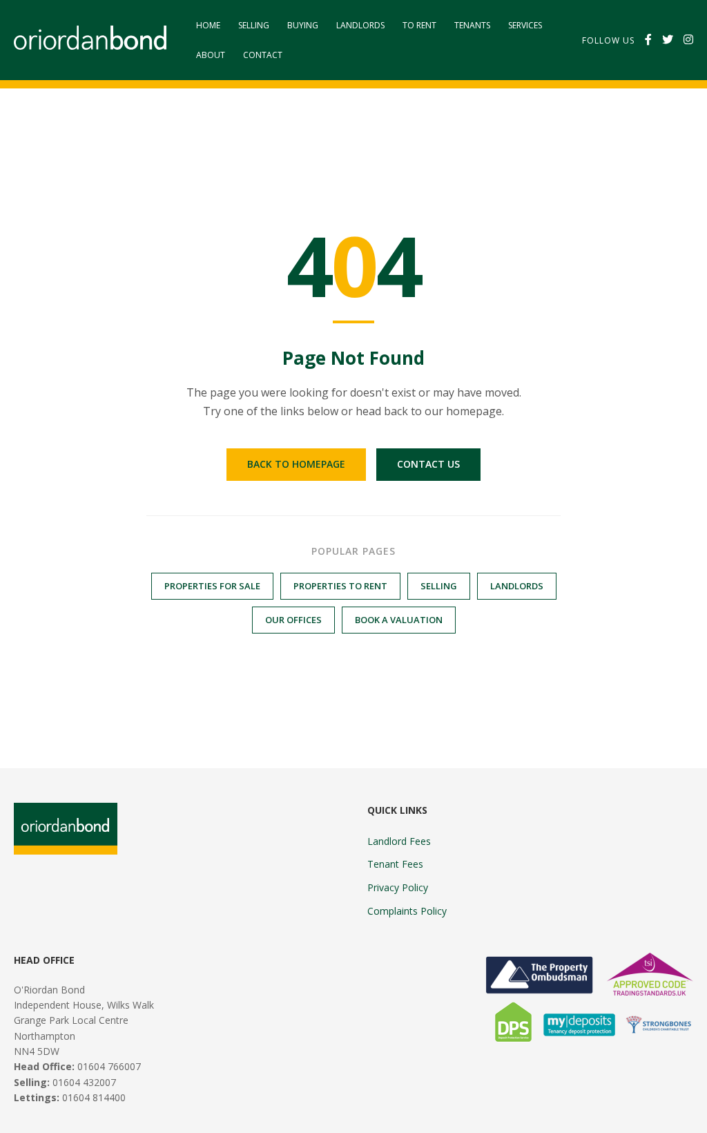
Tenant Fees (395, 863)
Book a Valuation (399, 619)
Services (525, 25)
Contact (262, 55)
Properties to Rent (340, 586)
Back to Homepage (296, 463)
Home (208, 25)
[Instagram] (688, 40)
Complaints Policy (407, 910)
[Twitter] (667, 40)
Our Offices (293, 619)
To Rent (419, 25)
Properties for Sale (212, 586)
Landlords (360, 25)
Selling (253, 25)
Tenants (472, 25)
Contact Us (428, 463)
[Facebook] (648, 40)
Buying (302, 25)
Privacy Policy (397, 887)
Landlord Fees (399, 841)
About (210, 55)
